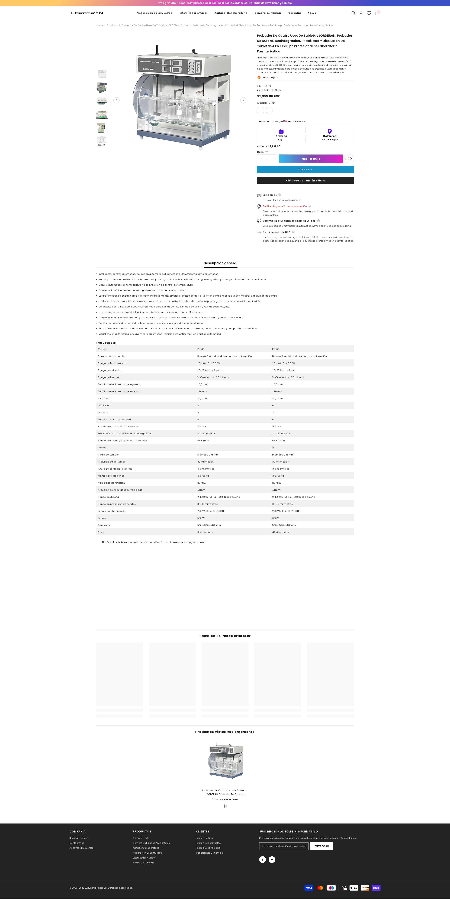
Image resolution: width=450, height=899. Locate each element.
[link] (119, 710)
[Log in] (361, 13)
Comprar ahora (305, 169)
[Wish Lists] (369, 13)
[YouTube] (272, 859)
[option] (180, 100)
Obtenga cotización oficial (305, 180)
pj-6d (226, 806)
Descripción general (220, 263)
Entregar (321, 846)
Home (99, 25)
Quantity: (262, 152)
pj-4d (224, 806)
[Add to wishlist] (349, 159)
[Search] (353, 13)
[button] (116, 100)
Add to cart (310, 159)
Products (112, 25)
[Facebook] (262, 859)
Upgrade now (196, 542)
